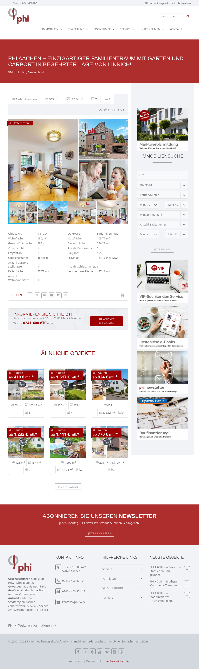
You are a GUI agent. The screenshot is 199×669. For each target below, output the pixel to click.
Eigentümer (102, 29)
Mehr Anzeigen (68, 486)
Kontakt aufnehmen (106, 321)
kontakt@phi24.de (74, 602)
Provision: (74, 258)
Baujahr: (73, 253)
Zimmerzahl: (16, 248)
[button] (124, 122)
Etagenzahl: (15, 253)
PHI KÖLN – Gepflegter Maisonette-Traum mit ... (166, 583)
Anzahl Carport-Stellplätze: (18, 264)
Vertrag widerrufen (118, 661)
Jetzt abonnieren (99, 533)
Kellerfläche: (16, 271)
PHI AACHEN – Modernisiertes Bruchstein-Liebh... (162, 597)
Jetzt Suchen (162, 249)
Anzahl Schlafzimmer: (82, 266)
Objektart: (74, 233)
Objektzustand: (18, 258)
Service (125, 29)
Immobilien (50, 29)
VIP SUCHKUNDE (113, 588)
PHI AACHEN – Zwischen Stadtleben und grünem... (165, 571)
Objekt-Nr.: (15, 233)
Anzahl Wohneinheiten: (18, 278)
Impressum (75, 661)
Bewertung (76, 29)
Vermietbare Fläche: (81, 271)
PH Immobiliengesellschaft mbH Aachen (168, 3)
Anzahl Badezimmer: (81, 248)
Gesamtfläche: (77, 243)
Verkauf (107, 569)
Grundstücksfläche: (20, 243)
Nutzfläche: (75, 238)
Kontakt (175, 29)
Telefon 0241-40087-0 (25, 3)
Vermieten (109, 578)
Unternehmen (150, 29)
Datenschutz (94, 661)
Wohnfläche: (16, 238)
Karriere (107, 597)
